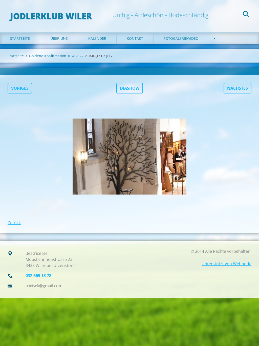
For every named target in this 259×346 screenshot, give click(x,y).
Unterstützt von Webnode (226, 263)
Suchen (246, 14)
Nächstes (237, 88)
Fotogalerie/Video (181, 38)
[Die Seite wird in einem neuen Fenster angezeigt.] (129, 157)
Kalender (97, 38)
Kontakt (135, 38)
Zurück (14, 222)
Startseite (20, 38)
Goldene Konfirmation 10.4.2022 (56, 55)
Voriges (20, 88)
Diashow (129, 88)
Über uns (59, 38)
